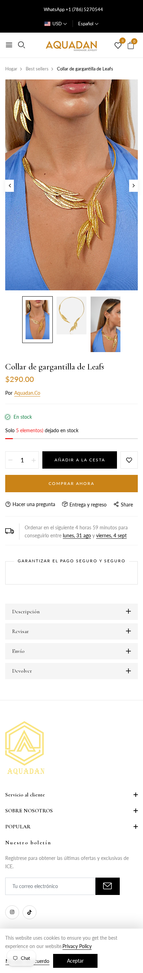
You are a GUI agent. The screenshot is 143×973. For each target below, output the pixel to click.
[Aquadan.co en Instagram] (12, 912)
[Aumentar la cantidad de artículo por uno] (34, 460)
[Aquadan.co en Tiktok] (29, 912)
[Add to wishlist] (129, 460)
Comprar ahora (71, 483)
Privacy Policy (77, 946)
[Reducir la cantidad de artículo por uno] (10, 460)
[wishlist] (118, 46)
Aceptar (75, 961)
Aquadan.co (27, 393)
